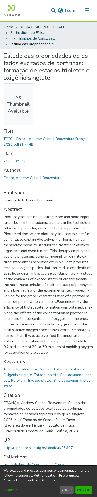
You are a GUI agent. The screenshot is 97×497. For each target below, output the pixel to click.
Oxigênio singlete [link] (18, 374)
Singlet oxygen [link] (65, 380)
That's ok (84, 490)
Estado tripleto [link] (46, 374)
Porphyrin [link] (18, 380)
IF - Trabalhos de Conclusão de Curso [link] (33, 38)
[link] (34, 464)
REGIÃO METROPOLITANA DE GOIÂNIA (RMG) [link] (43, 27)
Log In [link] (70, 10)
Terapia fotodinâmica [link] (20, 369)
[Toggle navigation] (86, 10)
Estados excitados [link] (69, 369)
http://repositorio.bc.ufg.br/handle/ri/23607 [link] (38, 447)
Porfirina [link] (45, 369)
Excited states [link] (40, 380)
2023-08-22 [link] (15, 161)
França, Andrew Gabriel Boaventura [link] (32, 177)
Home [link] (9, 27)
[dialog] (48, 481)
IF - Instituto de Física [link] (27, 32)
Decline (66, 490)
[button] (12, 10)
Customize (11, 490)
